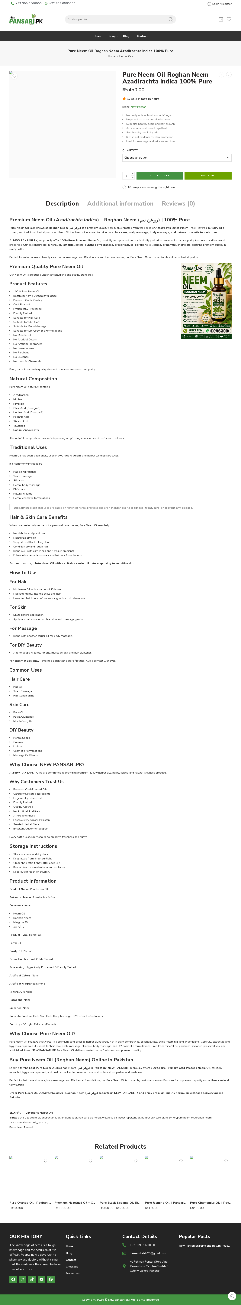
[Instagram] (22, 1279)
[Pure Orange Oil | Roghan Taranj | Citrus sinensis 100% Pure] (30, 1176)
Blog (126, 36)
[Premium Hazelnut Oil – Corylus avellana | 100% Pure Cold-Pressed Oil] (75, 1176)
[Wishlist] (14, 76)
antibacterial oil (51, 1117)
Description (62, 204)
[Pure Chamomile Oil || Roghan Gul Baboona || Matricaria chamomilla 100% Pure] (211, 1176)
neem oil (170, 1117)
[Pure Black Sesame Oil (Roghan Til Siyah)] (120, 1176)
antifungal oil (69, 1117)
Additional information (120, 204)
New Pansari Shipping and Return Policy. (204, 1246)
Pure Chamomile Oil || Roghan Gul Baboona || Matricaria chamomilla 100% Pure (211, 1202)
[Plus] (133, 174)
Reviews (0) (178, 204)
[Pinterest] (51, 1279)
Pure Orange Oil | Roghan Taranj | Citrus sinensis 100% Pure (30, 1202)
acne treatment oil (29, 1117)
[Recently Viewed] (232, 1296)
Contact (142, 36)
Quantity (130, 150)
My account (73, 1273)
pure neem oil (185, 1117)
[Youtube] (41, 1279)
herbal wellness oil (105, 1117)
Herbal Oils (126, 56)
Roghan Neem (58, 228)
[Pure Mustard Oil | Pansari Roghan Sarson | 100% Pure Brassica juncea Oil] (221, 74)
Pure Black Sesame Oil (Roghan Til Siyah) (120, 1202)
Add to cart (159, 175)
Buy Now (208, 175)
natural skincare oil (153, 1117)
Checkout (72, 1266)
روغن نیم (42, 1122)
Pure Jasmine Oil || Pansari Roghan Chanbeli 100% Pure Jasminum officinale (165, 1202)
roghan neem (203, 1117)
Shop (112, 36)
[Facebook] (13, 1279)
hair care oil (86, 1117)
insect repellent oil (129, 1117)
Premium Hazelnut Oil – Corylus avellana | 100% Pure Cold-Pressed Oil (75, 1202)
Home (97, 36)
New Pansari (138, 107)
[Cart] (220, 19)
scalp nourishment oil (23, 1122)
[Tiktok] (32, 1279)
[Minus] (133, 178)
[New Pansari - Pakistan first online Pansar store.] (26, 19)
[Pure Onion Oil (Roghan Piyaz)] (229, 74)
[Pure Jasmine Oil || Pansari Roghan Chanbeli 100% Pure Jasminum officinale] (165, 1176)
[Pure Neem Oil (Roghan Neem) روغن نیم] (62, 124)
